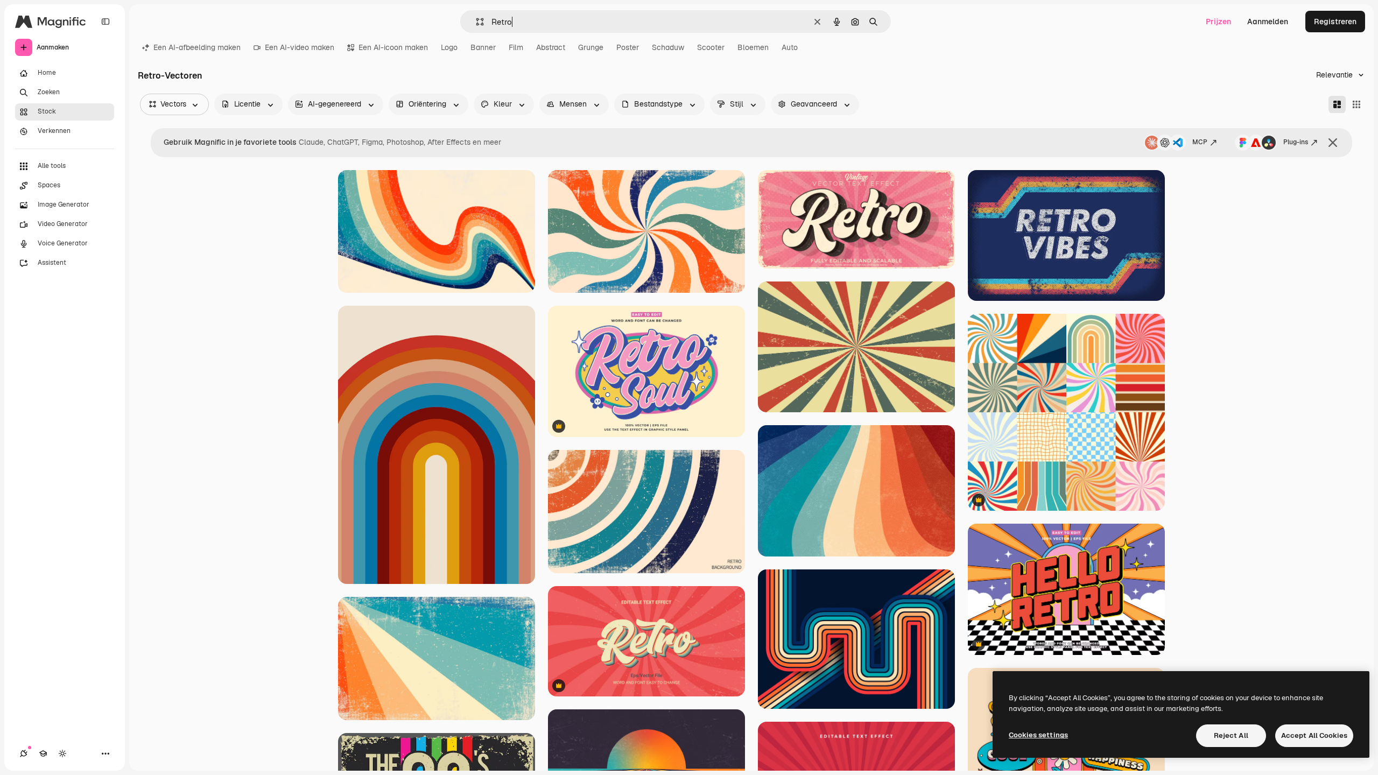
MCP (1199, 142)
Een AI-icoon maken (393, 47)
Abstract (550, 47)
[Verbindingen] (23, 753)
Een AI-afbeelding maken (197, 47)
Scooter (711, 47)
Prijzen (1218, 21)
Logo (449, 47)
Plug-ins (1295, 142)
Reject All (1231, 735)
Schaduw (668, 47)
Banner (483, 47)
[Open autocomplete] (475, 22)
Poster (627, 47)
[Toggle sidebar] (105, 21)
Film (516, 47)
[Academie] (43, 753)
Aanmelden (1267, 21)
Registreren (1335, 21)
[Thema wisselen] (62, 753)
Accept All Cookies (1314, 735)
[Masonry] (1337, 104)
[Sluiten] (1332, 142)
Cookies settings (1038, 734)
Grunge (590, 47)
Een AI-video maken (299, 47)
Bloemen (753, 47)
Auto (790, 47)
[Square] (1356, 104)
